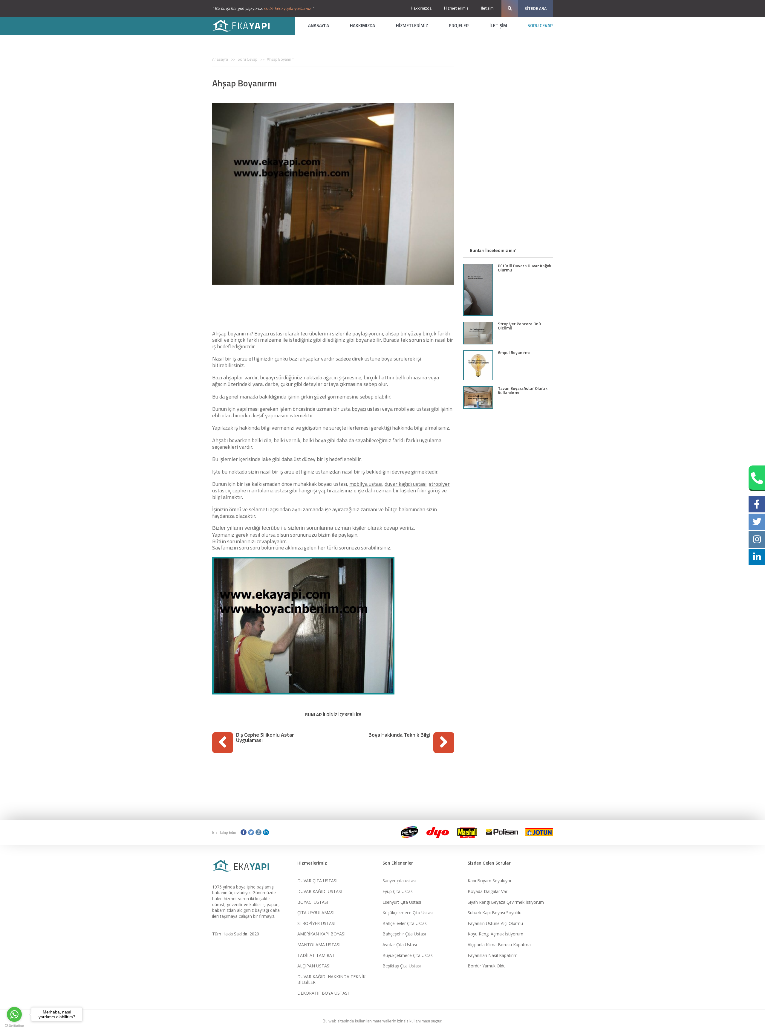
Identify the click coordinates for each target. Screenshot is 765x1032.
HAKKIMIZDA (362, 25)
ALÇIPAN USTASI (314, 966)
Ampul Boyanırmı (514, 352)
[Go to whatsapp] (14, 1014)
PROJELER (459, 25)
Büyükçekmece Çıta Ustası (408, 955)
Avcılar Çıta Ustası (399, 944)
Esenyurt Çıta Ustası (401, 902)
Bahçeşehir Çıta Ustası (404, 934)
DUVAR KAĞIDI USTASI (319, 891)
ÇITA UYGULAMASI (315, 912)
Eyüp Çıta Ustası (398, 891)
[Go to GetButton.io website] (14, 1026)
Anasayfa (220, 59)
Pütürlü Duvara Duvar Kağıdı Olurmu (524, 267)
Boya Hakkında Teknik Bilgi (399, 735)
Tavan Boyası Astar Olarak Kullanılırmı (522, 390)
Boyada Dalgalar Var (487, 891)
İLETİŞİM (498, 25)
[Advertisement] (333, 304)
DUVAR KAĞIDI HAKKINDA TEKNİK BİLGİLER (331, 979)
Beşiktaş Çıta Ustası (401, 966)
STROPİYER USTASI (316, 923)
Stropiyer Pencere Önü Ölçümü (519, 325)
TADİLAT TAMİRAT (316, 955)
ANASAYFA (318, 25)
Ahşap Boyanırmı (281, 59)
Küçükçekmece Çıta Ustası (407, 912)
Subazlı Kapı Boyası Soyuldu (494, 912)
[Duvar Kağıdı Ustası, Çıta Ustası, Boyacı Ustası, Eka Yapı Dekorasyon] (245, 26)
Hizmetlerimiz (456, 8)
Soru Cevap (247, 59)
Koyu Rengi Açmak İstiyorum (495, 934)
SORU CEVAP (540, 25)
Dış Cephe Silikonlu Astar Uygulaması (265, 737)
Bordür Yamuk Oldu (487, 966)
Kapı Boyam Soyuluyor (490, 880)
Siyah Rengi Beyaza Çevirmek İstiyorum (506, 902)
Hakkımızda (421, 8)
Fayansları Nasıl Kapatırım (493, 955)
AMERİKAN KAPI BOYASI (321, 934)
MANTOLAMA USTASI (318, 944)
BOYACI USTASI (312, 902)
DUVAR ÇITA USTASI (317, 880)
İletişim (487, 8)
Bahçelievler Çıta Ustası (405, 923)
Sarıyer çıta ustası (399, 880)
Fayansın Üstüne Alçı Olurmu (495, 923)
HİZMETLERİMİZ (412, 25)
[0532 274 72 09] (757, 478)
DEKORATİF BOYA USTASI (323, 993)
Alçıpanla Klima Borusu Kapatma (499, 944)
